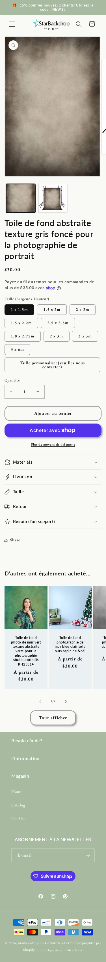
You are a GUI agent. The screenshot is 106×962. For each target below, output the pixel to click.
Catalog (18, 805)
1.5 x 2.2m (21, 322)
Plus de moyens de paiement (53, 444)
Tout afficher (53, 718)
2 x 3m (56, 336)
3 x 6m (17, 349)
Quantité (12, 380)
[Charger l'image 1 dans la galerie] (20, 198)
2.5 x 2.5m (58, 322)
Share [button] (15, 539)
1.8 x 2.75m (23, 336)
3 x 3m (85, 336)
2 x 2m (82, 309)
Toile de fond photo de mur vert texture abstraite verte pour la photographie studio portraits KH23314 (26, 651)
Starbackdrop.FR (31, 943)
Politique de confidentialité (61, 950)
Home (17, 791)
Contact (18, 818)
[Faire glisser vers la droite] (66, 701)
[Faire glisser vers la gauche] (40, 701)
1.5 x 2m (51, 309)
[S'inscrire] (87, 855)
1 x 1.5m (19, 309)
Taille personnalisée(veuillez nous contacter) (52, 365)
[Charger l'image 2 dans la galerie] (53, 198)
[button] (11, 24)
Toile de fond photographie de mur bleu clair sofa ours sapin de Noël (70, 644)
